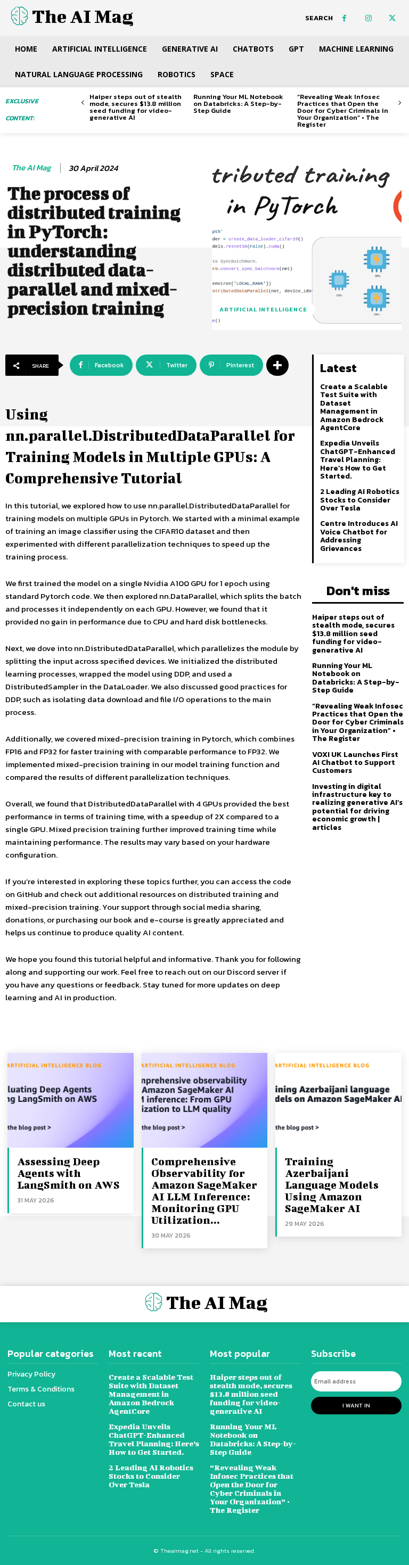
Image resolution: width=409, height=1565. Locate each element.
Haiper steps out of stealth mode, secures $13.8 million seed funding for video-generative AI (135, 107)
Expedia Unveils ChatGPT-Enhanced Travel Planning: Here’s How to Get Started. (357, 460)
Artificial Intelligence (263, 309)
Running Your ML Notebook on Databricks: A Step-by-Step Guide (238, 104)
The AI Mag (31, 167)
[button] (319, 18)
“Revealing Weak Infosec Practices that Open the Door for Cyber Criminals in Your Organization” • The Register (342, 110)
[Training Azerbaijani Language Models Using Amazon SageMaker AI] (338, 1100)
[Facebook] (344, 18)
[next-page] (399, 103)
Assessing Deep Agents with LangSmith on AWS (68, 1173)
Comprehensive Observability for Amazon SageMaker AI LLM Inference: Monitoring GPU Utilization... (204, 1190)
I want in (356, 1405)
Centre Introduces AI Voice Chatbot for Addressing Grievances (359, 536)
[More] (277, 365)
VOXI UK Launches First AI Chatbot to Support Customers (355, 763)
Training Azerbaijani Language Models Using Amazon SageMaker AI (332, 1184)
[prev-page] (82, 103)
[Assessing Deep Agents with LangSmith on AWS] (70, 1100)
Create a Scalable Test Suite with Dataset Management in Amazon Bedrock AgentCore (354, 407)
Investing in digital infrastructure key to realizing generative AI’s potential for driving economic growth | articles (357, 807)
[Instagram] (368, 18)
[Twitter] (392, 18)
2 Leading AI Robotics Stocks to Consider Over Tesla (359, 500)
